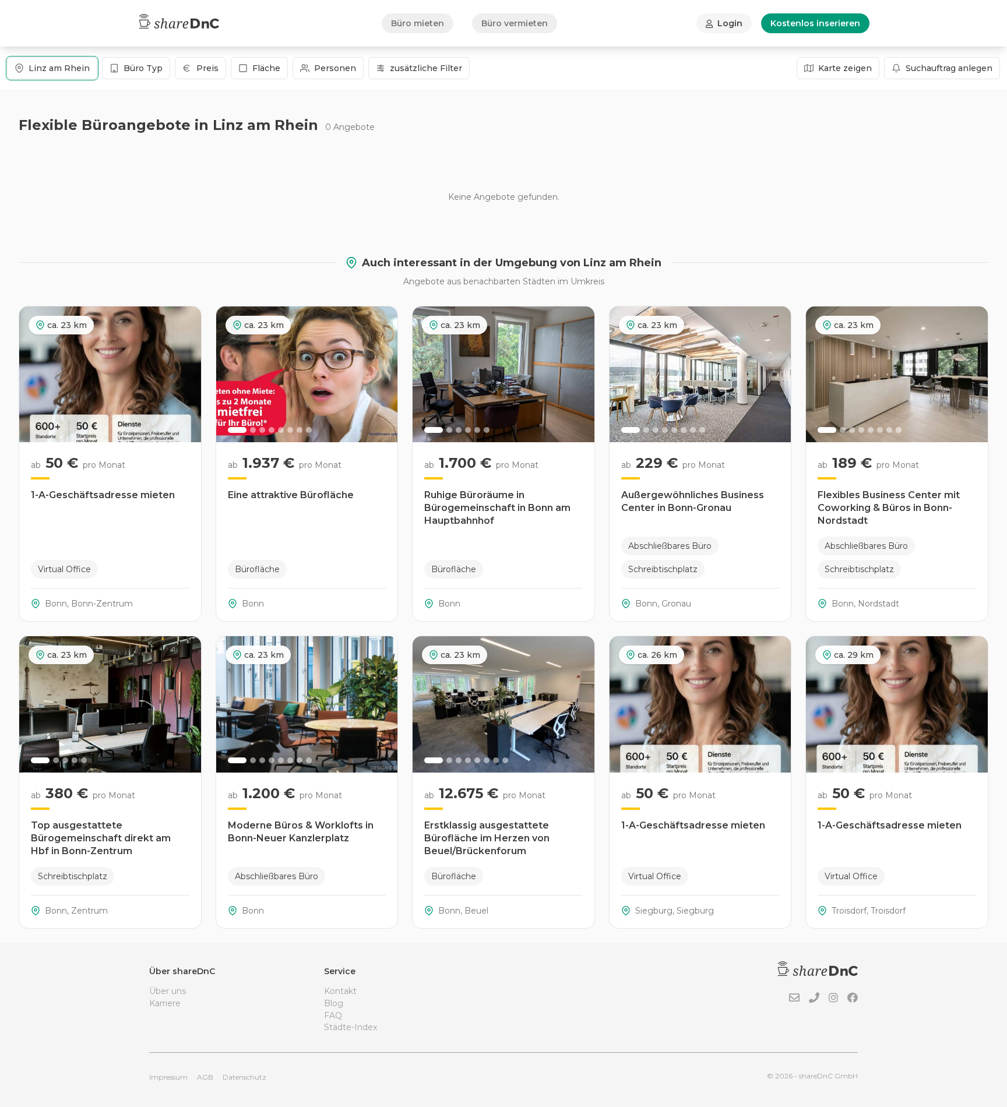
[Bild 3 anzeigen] (262, 430)
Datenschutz (244, 1077)
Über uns (167, 991)
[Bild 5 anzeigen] (281, 430)
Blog (333, 1003)
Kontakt (340, 991)
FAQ (333, 1015)
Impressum (168, 1077)
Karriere (165, 1003)
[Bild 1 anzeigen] (237, 430)
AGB (205, 1077)
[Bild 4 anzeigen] (271, 430)
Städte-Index (350, 1027)
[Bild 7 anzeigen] (299, 430)
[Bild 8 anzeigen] (309, 430)
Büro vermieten (514, 23)
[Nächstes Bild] (382, 374)
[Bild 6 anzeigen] (290, 430)
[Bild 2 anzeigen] (253, 430)
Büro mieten (417, 23)
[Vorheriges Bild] (231, 374)
